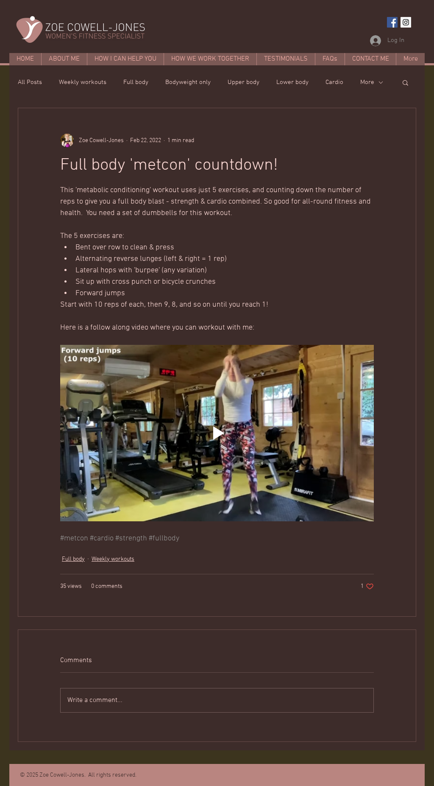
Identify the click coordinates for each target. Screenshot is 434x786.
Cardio (334, 82)
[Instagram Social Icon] (406, 22)
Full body (135, 82)
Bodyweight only (188, 82)
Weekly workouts (82, 82)
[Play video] (217, 433)
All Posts (30, 82)
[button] (405, 82)
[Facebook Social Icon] (392, 22)
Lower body (292, 82)
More (367, 82)
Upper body (243, 82)
